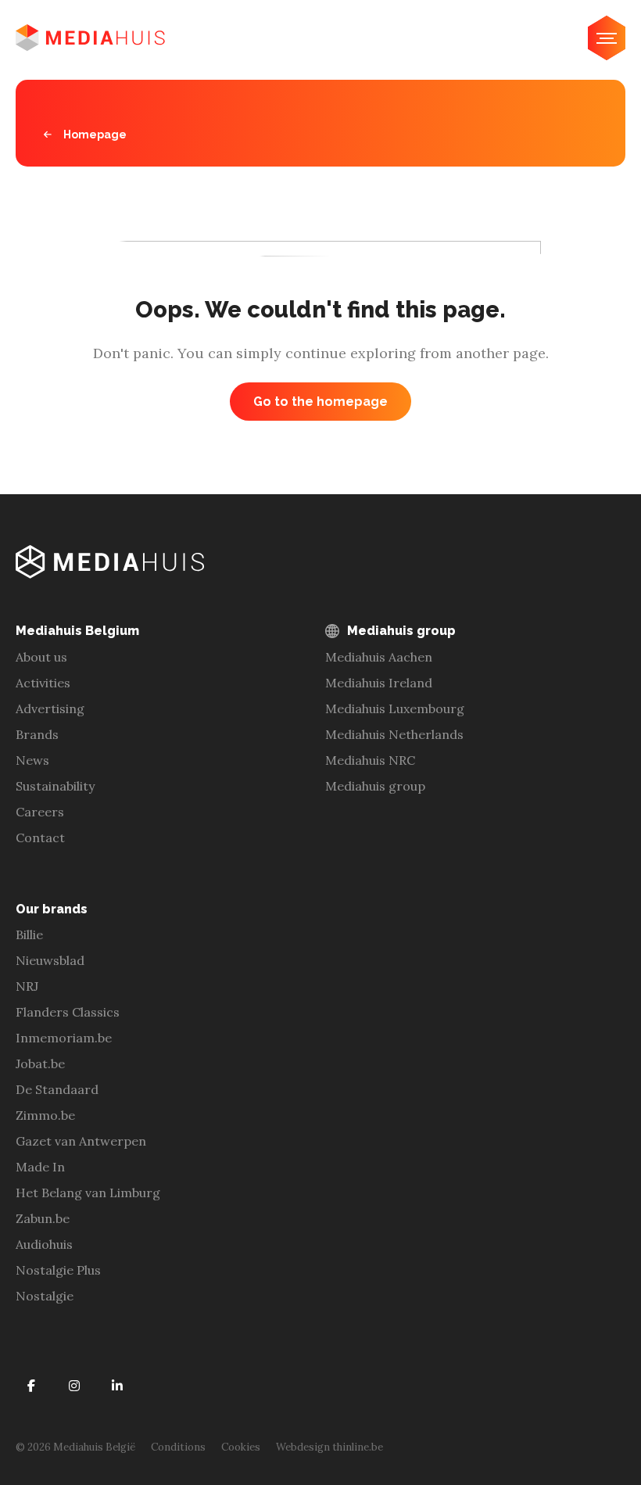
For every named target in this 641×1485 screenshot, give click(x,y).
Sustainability (55, 786)
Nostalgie (44, 1296)
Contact (40, 837)
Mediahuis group (375, 786)
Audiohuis (44, 1244)
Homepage (95, 134)
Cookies (240, 1447)
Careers (40, 812)
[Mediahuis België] (90, 38)
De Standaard (57, 1089)
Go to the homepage (320, 401)
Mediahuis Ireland (378, 682)
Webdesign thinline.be (329, 1447)
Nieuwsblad (50, 960)
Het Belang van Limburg (88, 1192)
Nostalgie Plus (58, 1270)
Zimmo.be (45, 1115)
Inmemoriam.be (64, 1038)
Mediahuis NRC (370, 760)
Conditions (178, 1447)
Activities (43, 682)
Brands (37, 734)
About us (41, 657)
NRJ (27, 986)
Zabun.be (43, 1218)
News (32, 760)
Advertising (50, 708)
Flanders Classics (68, 1012)
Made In (40, 1167)
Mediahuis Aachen (378, 657)
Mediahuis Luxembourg (394, 708)
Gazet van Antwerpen (81, 1141)
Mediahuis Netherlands (394, 734)
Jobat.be (40, 1063)
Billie (29, 934)
